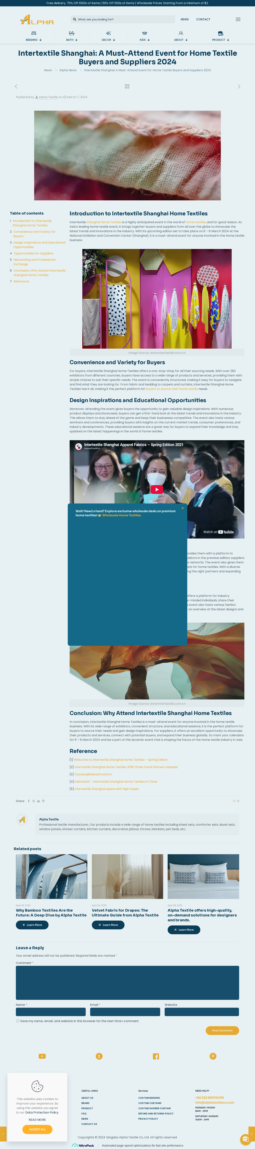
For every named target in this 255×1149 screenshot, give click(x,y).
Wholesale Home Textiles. (122, 515)
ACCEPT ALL (37, 1129)
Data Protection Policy (41, 1112)
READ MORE (37, 1120)
